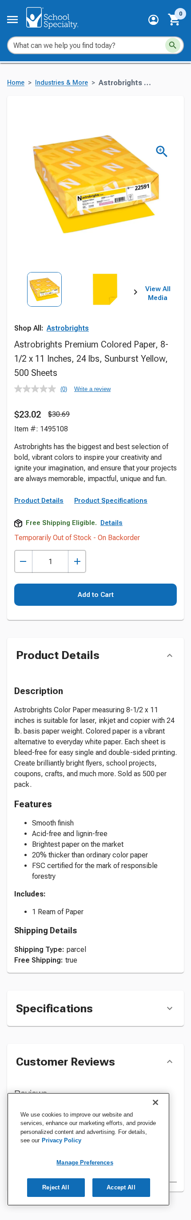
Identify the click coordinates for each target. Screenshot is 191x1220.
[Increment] (77, 561)
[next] (135, 294)
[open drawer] (12, 19)
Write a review (92, 389)
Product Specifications (110, 501)
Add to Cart (96, 595)
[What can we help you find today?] (172, 45)
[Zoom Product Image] (162, 151)
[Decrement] (23, 561)
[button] (153, 20)
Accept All (121, 1187)
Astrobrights (68, 328)
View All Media (158, 293)
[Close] (155, 1102)
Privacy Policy (61, 1140)
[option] (44, 309)
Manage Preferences (84, 1162)
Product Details (39, 501)
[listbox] (74, 309)
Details (111, 523)
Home (15, 83)
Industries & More (61, 83)
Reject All (55, 1187)
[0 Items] (174, 19)
